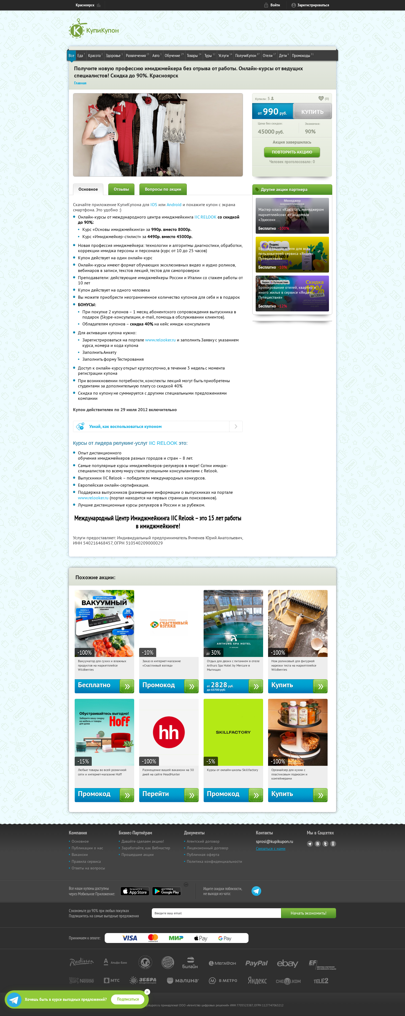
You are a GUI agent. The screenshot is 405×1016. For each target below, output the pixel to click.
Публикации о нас (87, 847)
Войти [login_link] (275, 5)
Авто (157, 55)
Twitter (325, 844)
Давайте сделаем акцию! (142, 841)
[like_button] (321, 99)
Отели (269, 55)
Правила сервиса (86, 861)
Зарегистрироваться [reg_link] (313, 5)
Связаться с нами (270, 848)
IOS (154, 204)
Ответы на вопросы (88, 868)
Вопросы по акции (163, 189)
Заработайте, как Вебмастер (145, 847)
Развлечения (137, 55)
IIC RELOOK (206, 217)
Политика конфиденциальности (214, 861)
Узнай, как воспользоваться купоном (125, 426)
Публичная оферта (203, 854)
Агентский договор (203, 841)
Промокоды (303, 55)
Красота (95, 55)
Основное (88, 189)
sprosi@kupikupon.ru (274, 841)
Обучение (174, 55)
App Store (134, 891)
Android (175, 204)
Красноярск (85, 5)
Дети (284, 55)
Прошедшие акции (137, 854)
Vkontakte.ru (318, 844)
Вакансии (80, 854)
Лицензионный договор (207, 847)
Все (71, 55)
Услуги (225, 55)
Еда (81, 55)
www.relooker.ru (160, 340)
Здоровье (114, 55)
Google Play (166, 891)
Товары (194, 55)
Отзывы (121, 189)
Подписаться (128, 999)
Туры (209, 55)
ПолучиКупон (247, 55)
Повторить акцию (292, 152)
